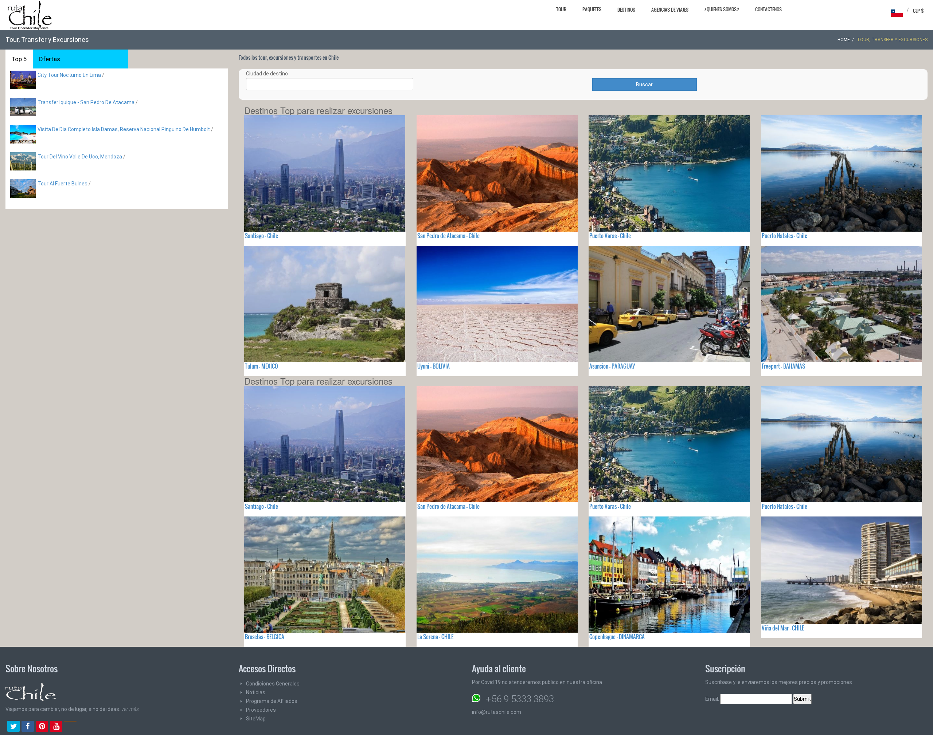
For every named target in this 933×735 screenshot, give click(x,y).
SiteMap (256, 719)
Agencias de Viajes (669, 9)
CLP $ (918, 10)
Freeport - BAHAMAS (783, 366)
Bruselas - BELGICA (264, 637)
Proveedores (261, 710)
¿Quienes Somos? (721, 9)
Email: (712, 699)
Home (844, 39)
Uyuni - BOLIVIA (433, 366)
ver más (130, 709)
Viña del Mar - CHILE (783, 628)
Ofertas (49, 59)
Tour (561, 9)
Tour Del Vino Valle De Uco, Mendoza (80, 157)
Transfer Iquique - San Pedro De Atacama (86, 102)
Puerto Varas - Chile (610, 236)
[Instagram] (70, 727)
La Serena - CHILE (435, 637)
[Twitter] (13, 727)
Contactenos (768, 9)
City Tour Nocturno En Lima (69, 75)
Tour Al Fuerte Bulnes (62, 183)
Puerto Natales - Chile (784, 236)
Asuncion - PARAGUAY (612, 366)
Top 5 (19, 59)
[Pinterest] (42, 727)
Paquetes (591, 9)
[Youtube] (56, 727)
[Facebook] (28, 727)
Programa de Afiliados (271, 701)
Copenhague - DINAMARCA (617, 637)
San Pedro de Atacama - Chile (448, 236)
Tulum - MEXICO (261, 366)
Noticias (255, 692)
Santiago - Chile (261, 236)
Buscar (644, 84)
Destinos (626, 9)
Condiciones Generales (273, 684)
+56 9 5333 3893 (520, 698)
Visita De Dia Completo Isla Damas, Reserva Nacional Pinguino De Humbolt (124, 129)
